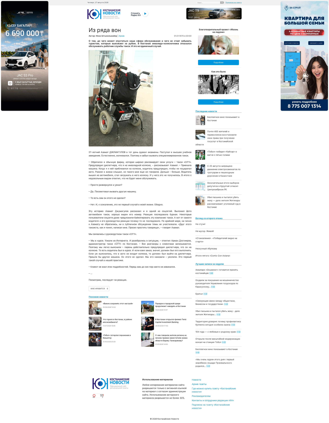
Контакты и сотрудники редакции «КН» (213, 400)
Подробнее (218, 62)
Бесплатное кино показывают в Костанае (216, 349)
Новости (196, 379)
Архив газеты (199, 384)
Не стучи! (200, 224)
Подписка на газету (233, 2)
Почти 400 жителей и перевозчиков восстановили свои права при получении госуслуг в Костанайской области (216, 138)
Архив (122, 36)
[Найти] (222, 2)
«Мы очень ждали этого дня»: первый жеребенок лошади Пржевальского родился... (214, 362)
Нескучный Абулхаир (206, 248)
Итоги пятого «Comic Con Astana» (212, 255)
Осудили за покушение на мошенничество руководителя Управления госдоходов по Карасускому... (217, 283)
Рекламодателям (201, 396)
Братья (199, 293)
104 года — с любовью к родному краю (215, 331)
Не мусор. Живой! (204, 231)
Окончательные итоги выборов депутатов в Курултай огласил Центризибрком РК (223, 186)
